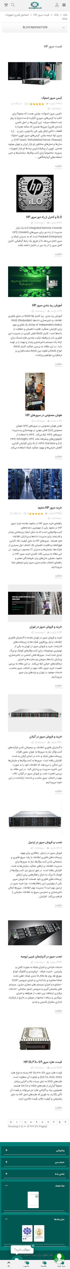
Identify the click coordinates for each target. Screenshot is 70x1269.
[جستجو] (13, 5)
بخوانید (58, 166)
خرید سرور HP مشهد (50, 507)
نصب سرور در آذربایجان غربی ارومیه (41, 956)
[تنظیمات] (6, 5)
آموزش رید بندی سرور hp (47, 305)
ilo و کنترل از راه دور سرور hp (44, 217)
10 (31, 1122)
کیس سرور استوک (51, 98)
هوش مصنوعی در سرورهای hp (43, 415)
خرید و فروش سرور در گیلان (45, 736)
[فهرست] (63, 5)
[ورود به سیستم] (57, 5)
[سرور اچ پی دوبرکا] (35, 5)
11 (25, 1122)
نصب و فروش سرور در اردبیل (45, 842)
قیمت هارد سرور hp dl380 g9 (43, 1062)
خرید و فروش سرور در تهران (45, 627)
